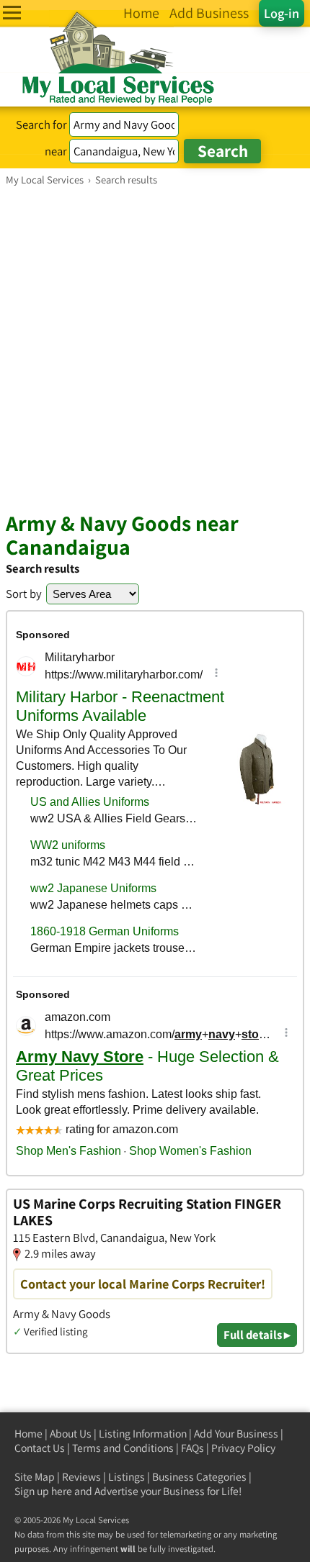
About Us (71, 1433)
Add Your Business (236, 1433)
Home (28, 1433)
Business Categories (199, 1477)
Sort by (24, 593)
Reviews (81, 1477)
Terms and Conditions (123, 1448)
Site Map (34, 1477)
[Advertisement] (155, 348)
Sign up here (43, 1491)
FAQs (192, 1448)
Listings (126, 1477)
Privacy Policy (243, 1448)
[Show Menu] (12, 12)
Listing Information (143, 1433)
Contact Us (39, 1448)
